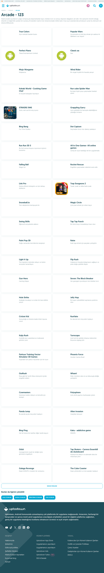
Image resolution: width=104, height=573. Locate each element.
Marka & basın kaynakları (14, 555)
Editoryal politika (11, 547)
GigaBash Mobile (92, 1)
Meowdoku (68, 1)
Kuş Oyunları (7, 497)
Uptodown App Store (44, 540)
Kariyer (7, 562)
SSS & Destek (41, 558)
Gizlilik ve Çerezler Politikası (78, 544)
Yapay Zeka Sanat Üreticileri (79, 1)
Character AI (59, 1)
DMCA (70, 555)
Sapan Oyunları (20, 497)
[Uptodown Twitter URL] (15, 528)
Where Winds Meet (9, 1)
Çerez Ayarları (73, 547)
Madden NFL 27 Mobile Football (34, 1)
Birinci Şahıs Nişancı (49, 1)
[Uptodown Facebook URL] (28, 528)
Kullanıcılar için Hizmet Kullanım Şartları (83, 540)
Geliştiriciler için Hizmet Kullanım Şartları (83, 551)
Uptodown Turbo (45, 555)
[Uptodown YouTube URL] (6, 528)
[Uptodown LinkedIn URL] (23, 528)
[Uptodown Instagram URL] (19, 528)
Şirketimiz (9, 544)
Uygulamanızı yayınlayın (45, 544)
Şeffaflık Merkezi (11, 551)
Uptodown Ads (42, 551)
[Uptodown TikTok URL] (10, 528)
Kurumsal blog (10, 558)
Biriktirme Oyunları (35, 497)
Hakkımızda (9, 540)
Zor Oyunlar (50, 497)
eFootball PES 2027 (20, 1)
